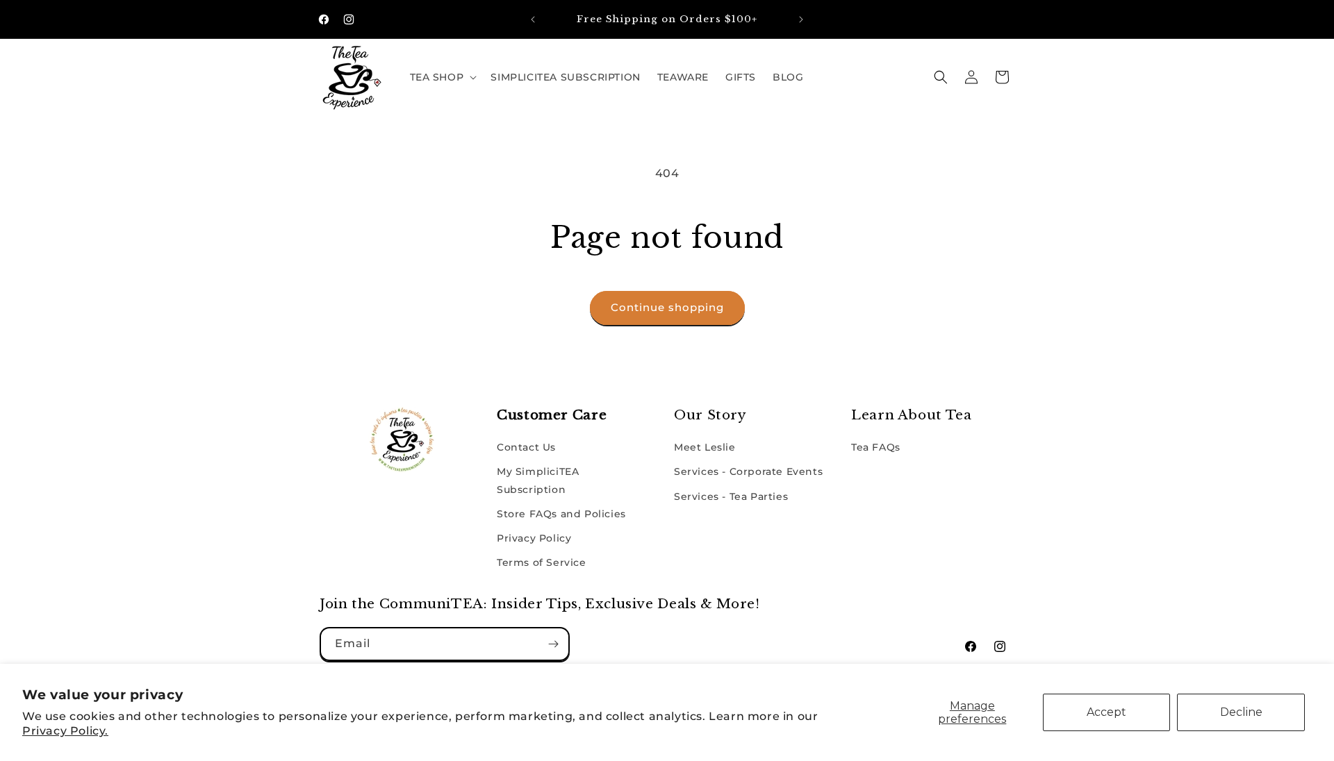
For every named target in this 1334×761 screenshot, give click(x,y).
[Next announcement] (801, 19)
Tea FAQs (875, 447)
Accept (1106, 712)
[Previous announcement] (533, 19)
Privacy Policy (534, 538)
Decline (1241, 712)
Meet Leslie (705, 447)
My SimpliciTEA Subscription (538, 480)
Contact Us (526, 447)
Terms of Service (541, 562)
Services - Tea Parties (731, 496)
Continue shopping (667, 307)
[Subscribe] (553, 644)
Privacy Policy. (65, 730)
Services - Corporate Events (748, 471)
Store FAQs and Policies (561, 514)
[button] (442, 77)
